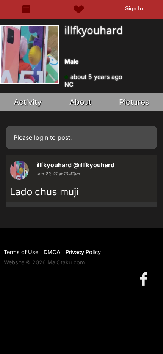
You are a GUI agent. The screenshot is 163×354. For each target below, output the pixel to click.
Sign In (134, 8)
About (80, 102)
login (41, 137)
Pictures (134, 102)
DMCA (52, 252)
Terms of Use (21, 252)
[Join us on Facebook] (145, 278)
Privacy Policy (83, 252)
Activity (28, 102)
